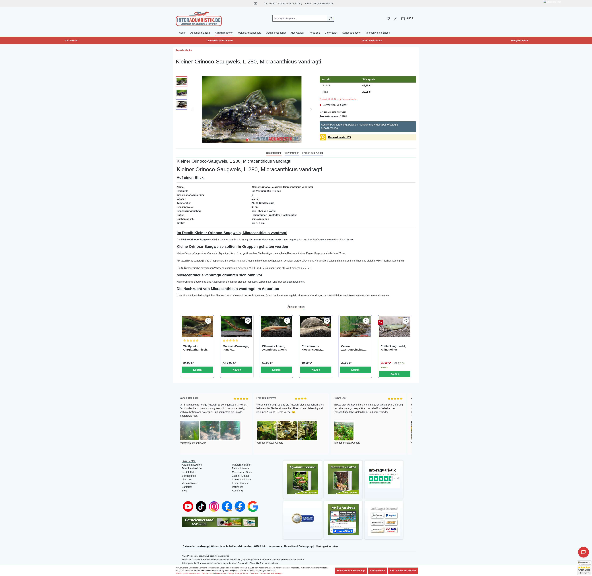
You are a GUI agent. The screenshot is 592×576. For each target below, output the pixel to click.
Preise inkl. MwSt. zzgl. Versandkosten (338, 99)
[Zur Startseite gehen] (199, 18)
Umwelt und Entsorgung (298, 546)
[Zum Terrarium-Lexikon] (343, 478)
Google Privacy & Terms (238, 573)
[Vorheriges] (192, 109)
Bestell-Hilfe (188, 472)
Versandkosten (190, 483)
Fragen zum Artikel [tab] (312, 153)
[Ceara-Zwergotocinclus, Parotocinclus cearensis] (355, 326)
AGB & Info (259, 546)
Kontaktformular (240, 483)
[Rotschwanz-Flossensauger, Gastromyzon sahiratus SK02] (315, 326)
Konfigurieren (377, 570)
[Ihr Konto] (395, 18)
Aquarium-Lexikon (192, 464)
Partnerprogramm (241, 464)
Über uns (187, 479)
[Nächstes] (311, 109)
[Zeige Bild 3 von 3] (256, 140)
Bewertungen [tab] (292, 153)
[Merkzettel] (388, 18)
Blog (184, 490)
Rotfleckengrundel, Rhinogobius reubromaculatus (393, 348)
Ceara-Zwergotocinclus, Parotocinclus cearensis (352, 348)
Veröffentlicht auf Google (210, 443)
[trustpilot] (384, 475)
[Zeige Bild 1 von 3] (247, 140)
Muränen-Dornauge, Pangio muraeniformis (236, 348)
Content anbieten (241, 479)
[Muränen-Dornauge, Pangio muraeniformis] (236, 326)
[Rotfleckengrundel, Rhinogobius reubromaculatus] (394, 326)
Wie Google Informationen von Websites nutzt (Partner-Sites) (201, 573)
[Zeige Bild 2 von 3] (252, 140)
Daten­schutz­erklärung (196, 546)
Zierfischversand (241, 468)
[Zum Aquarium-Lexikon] (302, 478)
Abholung (237, 490)
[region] (245, 109)
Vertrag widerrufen (327, 546)
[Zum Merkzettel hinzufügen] (208, 321)
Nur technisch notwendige (351, 570)
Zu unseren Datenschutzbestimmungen (266, 573)
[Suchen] (330, 18)
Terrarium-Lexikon (192, 468)
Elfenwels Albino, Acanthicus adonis (274, 348)
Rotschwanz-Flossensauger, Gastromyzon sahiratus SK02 (312, 348)
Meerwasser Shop (242, 472)
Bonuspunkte (189, 476)
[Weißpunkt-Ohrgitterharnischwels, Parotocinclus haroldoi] (197, 326)
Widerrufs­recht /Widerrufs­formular (231, 546)
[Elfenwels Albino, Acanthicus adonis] (276, 326)
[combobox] (299, 18)
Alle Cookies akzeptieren (403, 570)
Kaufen (197, 370)
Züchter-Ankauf (240, 476)
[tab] (274, 153)
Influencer (237, 487)
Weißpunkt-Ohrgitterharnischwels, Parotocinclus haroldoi (197, 348)
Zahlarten (187, 487)
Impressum (275, 546)
